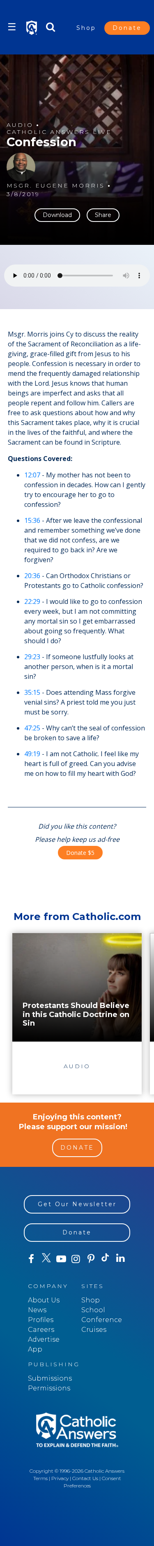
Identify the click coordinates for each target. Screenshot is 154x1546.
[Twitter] (46, 1259)
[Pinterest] (90, 1259)
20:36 (32, 575)
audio (20, 125)
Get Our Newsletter (77, 1204)
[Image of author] (21, 167)
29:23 (32, 656)
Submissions (50, 1378)
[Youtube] (61, 1259)
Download (57, 215)
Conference (101, 1320)
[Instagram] (76, 1259)
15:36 (32, 520)
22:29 (32, 601)
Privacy (60, 1478)
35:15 (32, 692)
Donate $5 (80, 853)
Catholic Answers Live (59, 132)
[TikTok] (105, 1259)
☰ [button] (11, 27)
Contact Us (85, 1478)
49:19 (32, 753)
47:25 (32, 727)
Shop (86, 28)
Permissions (49, 1388)
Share (103, 215)
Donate (127, 28)
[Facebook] (31, 1259)
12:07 (32, 474)
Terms (40, 1478)
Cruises (93, 1330)
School (93, 1310)
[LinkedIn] (120, 1258)
